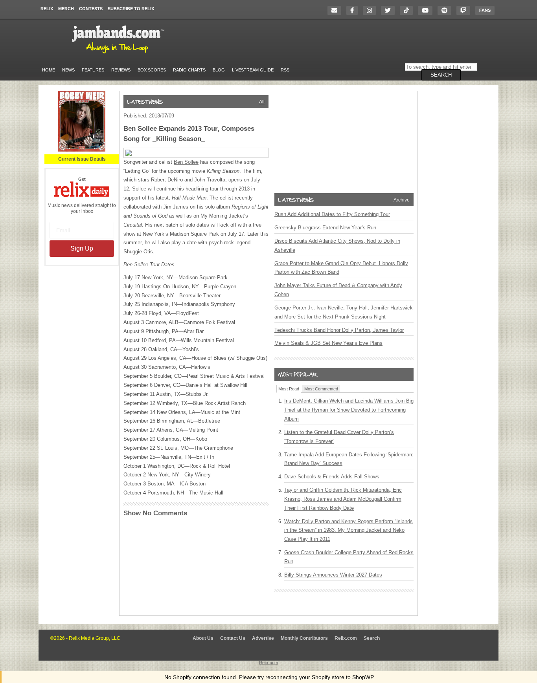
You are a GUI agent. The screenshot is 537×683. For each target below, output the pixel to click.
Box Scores (152, 70)
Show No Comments (155, 513)
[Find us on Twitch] (465, 10)
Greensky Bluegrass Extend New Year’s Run (325, 228)
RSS (285, 70)
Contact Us (232, 638)
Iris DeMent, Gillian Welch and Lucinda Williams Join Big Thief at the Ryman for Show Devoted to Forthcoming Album (349, 410)
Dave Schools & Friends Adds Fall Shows (331, 477)
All (262, 101)
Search (372, 638)
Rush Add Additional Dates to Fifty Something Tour (332, 214)
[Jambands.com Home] (119, 53)
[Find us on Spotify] (446, 10)
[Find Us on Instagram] (371, 10)
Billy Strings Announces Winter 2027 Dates (333, 575)
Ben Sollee (186, 162)
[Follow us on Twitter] (390, 10)
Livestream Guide (253, 70)
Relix (46, 8)
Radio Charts (189, 70)
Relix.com (346, 638)
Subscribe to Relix (131, 8)
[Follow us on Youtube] (427, 10)
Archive (402, 200)
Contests (91, 8)
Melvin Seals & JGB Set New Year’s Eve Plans (328, 343)
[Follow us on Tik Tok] (408, 10)
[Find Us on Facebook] (354, 10)
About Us (203, 638)
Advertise (263, 638)
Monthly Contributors (304, 638)
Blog (219, 70)
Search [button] (441, 75)
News (68, 70)
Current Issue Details (82, 159)
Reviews (121, 70)
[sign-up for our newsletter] (336, 10)
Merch (66, 8)
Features (93, 70)
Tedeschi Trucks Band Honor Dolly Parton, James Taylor (339, 330)
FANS (485, 10)
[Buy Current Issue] (81, 150)
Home (48, 70)
